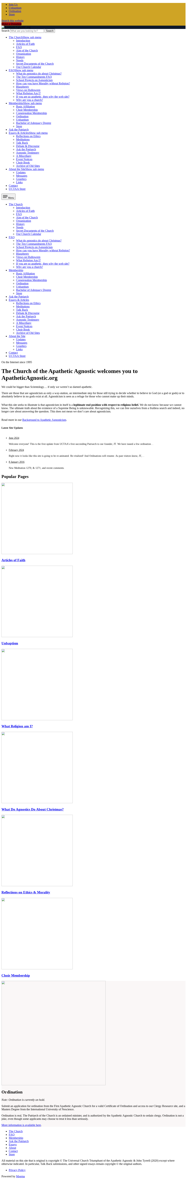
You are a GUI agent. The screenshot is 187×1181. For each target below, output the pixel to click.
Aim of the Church (27, 50)
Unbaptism (15, 7)
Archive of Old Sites (28, 165)
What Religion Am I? (28, 93)
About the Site (26, 169)
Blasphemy (22, 86)
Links (19, 182)
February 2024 (16, 450)
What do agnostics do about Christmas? (39, 73)
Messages (21, 175)
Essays (13, 1144)
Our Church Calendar (28, 66)
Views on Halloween (28, 90)
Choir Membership (27, 109)
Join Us (13, 4)
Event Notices (24, 159)
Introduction (23, 40)
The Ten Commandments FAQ (34, 76)
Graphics (21, 179)
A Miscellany (23, 155)
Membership (25, 103)
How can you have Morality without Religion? (43, 83)
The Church (25, 37)
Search (5, 30)
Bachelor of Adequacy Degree (33, 123)
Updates (21, 172)
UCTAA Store (17, 188)
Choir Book (23, 162)
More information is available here (21, 1125)
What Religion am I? (17, 726)
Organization (23, 53)
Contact (13, 185)
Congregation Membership (31, 113)
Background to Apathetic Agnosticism (44, 419)
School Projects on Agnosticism (34, 80)
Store (12, 14)
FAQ (19, 47)
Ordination (15, 11)
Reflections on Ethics (28, 136)
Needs (19, 60)
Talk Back (22, 142)
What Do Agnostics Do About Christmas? (32, 809)
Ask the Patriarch (19, 129)
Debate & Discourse (27, 146)
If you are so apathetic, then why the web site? (42, 96)
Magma (20, 1176)
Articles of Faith (25, 43)
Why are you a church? (29, 99)
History (20, 57)
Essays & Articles (28, 132)
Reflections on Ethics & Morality (25, 892)
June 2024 (14, 438)
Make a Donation (11, 23)
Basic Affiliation (25, 106)
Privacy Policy (17, 1170)
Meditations (23, 139)
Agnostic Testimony (27, 152)
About (12, 1147)
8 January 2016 (16, 462)
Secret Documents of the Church (35, 63)
